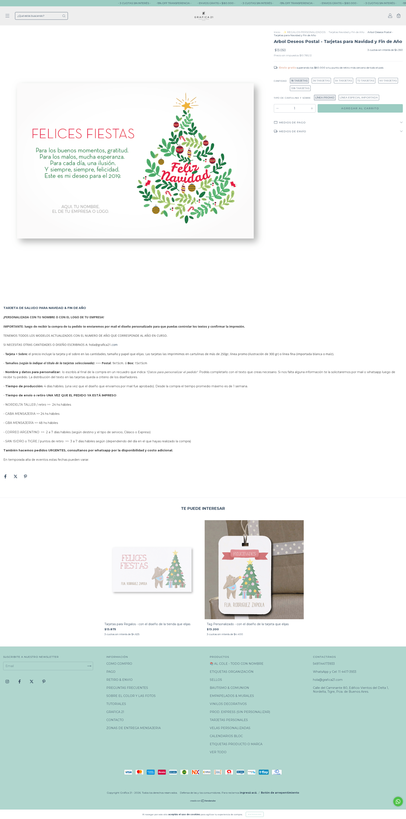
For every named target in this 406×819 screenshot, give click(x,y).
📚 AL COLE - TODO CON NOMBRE (236, 664)
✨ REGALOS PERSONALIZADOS (304, 32)
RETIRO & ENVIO (119, 680)
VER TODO (218, 752)
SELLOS (216, 680)
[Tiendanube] (203, 801)
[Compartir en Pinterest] (25, 476)
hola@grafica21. (100, 345)
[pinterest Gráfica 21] (44, 682)
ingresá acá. (248, 792)
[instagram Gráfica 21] (7, 682)
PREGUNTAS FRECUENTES (127, 688)
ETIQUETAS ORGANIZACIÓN (232, 672)
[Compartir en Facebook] (5, 476)
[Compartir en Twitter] (16, 476)
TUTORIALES (116, 704)
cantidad (280, 81)
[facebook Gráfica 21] (20, 682)
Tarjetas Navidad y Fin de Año (346, 32)
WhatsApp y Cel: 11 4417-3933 (334, 672)
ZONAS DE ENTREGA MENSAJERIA (133, 728)
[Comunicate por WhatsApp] (398, 801)
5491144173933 (324, 664)
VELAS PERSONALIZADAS (230, 728)
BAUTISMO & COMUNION (229, 688)
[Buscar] (63, 15)
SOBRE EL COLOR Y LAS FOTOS (131, 696)
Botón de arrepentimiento (280, 792)
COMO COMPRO (119, 664)
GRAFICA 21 (115, 712)
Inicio (277, 32)
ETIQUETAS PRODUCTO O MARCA (236, 744)
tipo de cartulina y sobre (292, 98)
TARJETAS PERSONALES (229, 720)
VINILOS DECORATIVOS (228, 704)
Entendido (254, 814)
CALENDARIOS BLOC (226, 736)
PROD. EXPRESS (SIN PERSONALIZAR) (240, 712)
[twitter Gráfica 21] (32, 682)
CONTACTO (115, 720)
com (115, 345)
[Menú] (7, 16)
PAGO (110, 672)
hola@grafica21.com (328, 680)
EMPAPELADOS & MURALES (232, 696)
